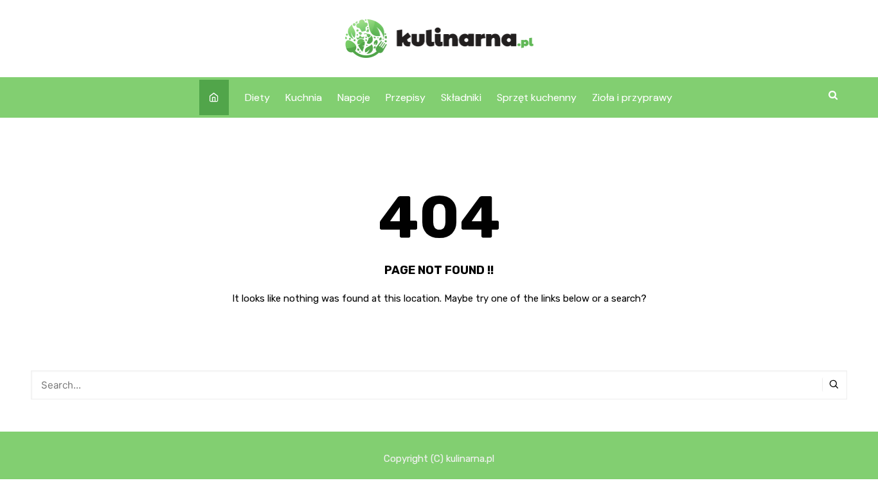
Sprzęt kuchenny (537, 97)
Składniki (461, 97)
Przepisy (406, 97)
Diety (257, 97)
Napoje (353, 97)
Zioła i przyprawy (632, 97)
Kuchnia (303, 97)
